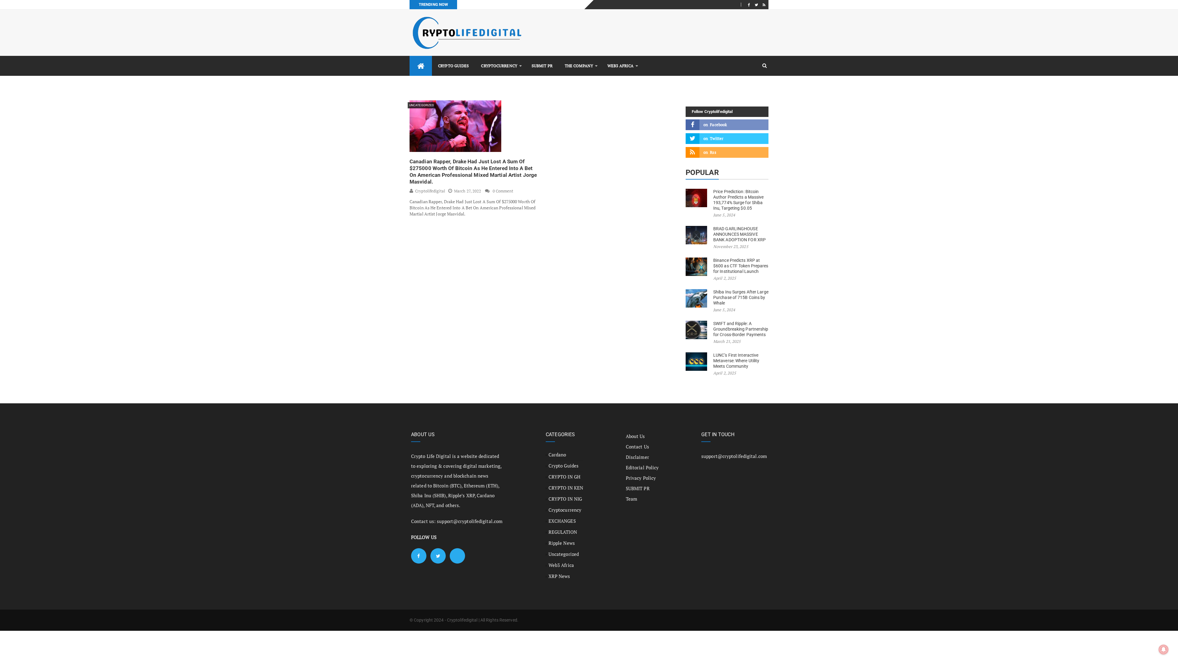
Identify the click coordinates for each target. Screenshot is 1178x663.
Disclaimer (637, 457)
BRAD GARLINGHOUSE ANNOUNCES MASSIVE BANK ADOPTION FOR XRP (739, 234)
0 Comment (503, 191)
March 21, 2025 (727, 341)
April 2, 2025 (724, 278)
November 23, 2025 (730, 246)
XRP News (559, 576)
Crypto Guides (453, 65)
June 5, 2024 (724, 215)
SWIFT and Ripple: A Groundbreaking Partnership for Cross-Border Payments (740, 329)
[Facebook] (749, 4)
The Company (579, 65)
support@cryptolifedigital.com (469, 521)
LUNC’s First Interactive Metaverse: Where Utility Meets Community (736, 361)
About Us (635, 436)
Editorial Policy (642, 467)
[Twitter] (756, 4)
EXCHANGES (562, 521)
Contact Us (637, 447)
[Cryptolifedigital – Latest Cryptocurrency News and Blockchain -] (466, 33)
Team (631, 499)
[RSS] (764, 4)
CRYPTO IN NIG (565, 499)
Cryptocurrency (499, 65)
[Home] (421, 66)
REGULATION (563, 532)
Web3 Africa (620, 65)
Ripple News (562, 543)
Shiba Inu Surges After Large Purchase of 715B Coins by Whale (740, 297)
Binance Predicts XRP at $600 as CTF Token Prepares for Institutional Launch (740, 266)
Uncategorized (421, 105)
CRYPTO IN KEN (566, 488)
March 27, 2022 (467, 191)
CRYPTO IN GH (564, 477)
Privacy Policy (641, 478)
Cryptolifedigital (430, 191)
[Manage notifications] (1163, 649)
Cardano (557, 455)
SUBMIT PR (542, 65)
